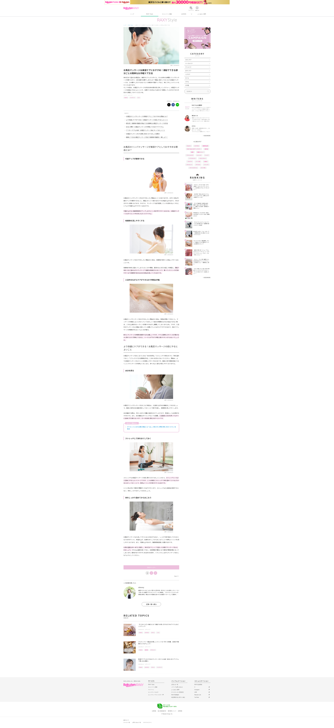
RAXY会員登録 (198, 684)
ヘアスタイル (192, 158)
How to (126, 97)
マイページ (151, 689)
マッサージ (132, 97)
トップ (132, 14)
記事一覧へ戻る (151, 604)
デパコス (198, 164)
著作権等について (172, 711)
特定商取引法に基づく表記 (178, 697)
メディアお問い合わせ (177, 687)
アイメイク (188, 67)
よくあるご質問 (202, 14)
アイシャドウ (190, 155)
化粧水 (205, 161)
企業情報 (154, 711)
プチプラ (190, 161)
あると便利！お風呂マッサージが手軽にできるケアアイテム (145, 127)
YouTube (196, 697)
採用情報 (180, 711)
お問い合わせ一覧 (136, 722)
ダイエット (153, 650)
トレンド (199, 155)
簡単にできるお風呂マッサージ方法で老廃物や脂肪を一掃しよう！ (147, 137)
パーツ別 (198, 161)
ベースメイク (188, 63)
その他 (187, 85)
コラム (187, 81)
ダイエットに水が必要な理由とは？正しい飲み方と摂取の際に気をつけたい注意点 (151, 428)
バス (138, 97)
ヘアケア (187, 74)
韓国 (192, 152)
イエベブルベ (202, 158)
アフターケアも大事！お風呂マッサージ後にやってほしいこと (145, 130)
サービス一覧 (127, 722)
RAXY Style (149, 14)
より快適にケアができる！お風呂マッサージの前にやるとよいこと (147, 120)
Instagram (196, 689)
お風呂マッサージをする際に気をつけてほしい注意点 (143, 134)
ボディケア (130, 95)
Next (176, 576)
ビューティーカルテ (153, 692)
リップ (206, 155)
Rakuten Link (197, 694)
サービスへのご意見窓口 (177, 692)
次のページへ (151, 567)
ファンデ (206, 164)
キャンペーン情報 (167, 14)
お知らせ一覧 (174, 684)
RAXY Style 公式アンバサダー (194, 149)
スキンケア (188, 60)
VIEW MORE (206, 135)
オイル (153, 632)
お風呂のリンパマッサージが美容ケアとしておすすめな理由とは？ (147, 116)
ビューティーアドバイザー (155, 694)
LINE (195, 692)
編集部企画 (205, 146)
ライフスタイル (193, 167)
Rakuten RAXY (131, 8)
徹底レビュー (200, 152)
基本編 (146, 650)
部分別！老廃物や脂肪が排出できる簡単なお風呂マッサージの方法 (147, 123)
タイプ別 (203, 167)
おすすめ (147, 632)
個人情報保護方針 (162, 711)
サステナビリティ (147, 722)
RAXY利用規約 (175, 694)
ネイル (187, 78)
